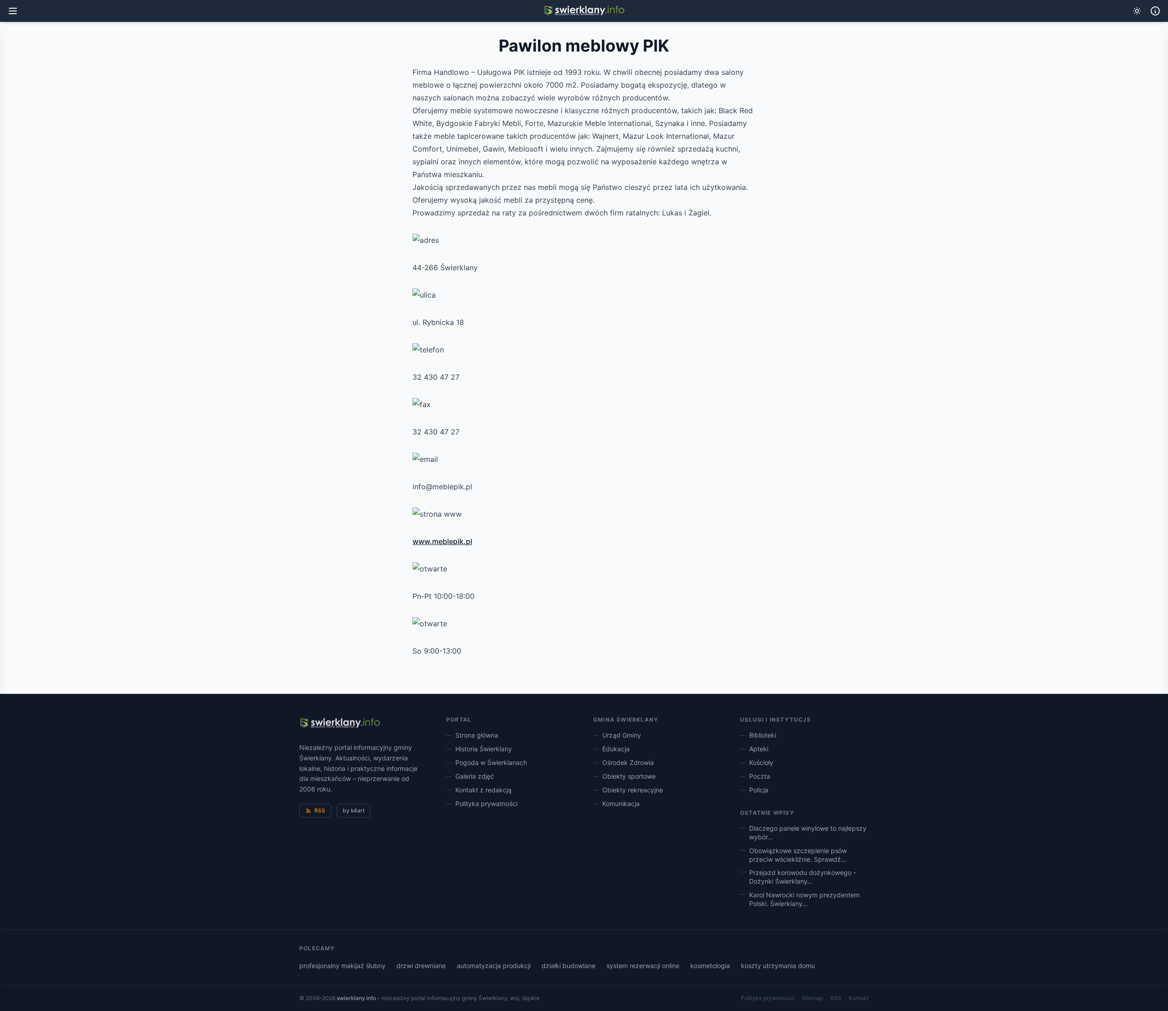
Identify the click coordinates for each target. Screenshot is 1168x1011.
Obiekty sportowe (629, 776)
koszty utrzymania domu (778, 965)
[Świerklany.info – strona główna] (339, 723)
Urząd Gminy (621, 735)
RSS (319, 810)
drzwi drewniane (421, 965)
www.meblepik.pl (442, 541)
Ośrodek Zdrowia (628, 762)
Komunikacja (621, 803)
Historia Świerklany (483, 749)
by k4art (354, 810)
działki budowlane (568, 965)
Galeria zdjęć (474, 776)
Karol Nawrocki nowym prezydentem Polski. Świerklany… (804, 899)
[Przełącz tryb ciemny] (1137, 11)
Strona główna (476, 735)
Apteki (758, 749)
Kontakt (859, 998)
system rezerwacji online (642, 965)
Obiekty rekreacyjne (632, 790)
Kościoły (761, 762)
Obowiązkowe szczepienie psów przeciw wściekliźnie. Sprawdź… (798, 855)
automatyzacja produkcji (494, 965)
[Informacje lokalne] (1155, 11)
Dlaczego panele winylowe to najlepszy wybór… (807, 832)
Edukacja (616, 749)
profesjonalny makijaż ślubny (342, 965)
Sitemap (812, 998)
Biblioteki (762, 735)
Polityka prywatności (486, 803)
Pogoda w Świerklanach (491, 762)
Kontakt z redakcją (483, 790)
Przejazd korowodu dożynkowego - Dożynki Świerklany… (802, 877)
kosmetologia (710, 965)
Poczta (759, 776)
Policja (758, 790)
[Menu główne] (13, 11)
